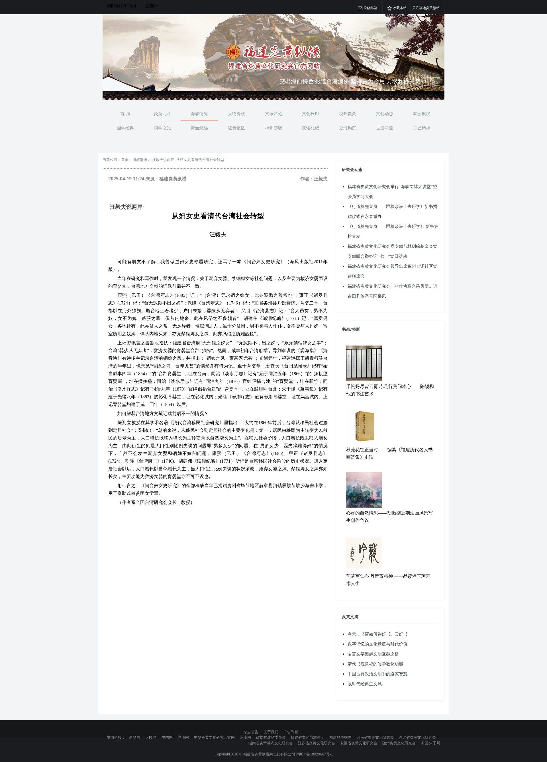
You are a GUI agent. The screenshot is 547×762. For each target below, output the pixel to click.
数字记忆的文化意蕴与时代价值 (377, 644)
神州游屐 (273, 127)
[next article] (427, 81)
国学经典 (125, 127)
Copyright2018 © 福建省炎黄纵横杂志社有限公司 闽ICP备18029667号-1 (274, 754)
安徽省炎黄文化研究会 (358, 742)
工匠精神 (421, 127)
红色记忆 (236, 127)
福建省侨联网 (340, 737)
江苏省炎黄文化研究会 (316, 742)
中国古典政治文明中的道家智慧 (377, 674)
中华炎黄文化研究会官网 (214, 737)
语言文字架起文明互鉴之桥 (373, 654)
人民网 (150, 737)
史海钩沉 (347, 127)
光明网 (183, 737)
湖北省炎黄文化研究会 (417, 737)
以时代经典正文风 (365, 684)
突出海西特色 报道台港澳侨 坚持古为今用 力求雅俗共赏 (350, 81)
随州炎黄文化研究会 (399, 742)
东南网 (245, 737)
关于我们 (271, 731)
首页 (124, 159)
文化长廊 (310, 113)
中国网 (167, 737)
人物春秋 (236, 113)
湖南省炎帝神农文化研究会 (270, 742)
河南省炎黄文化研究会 (375, 737)
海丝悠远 (199, 127)
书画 (346, 329)
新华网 (134, 737)
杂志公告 (251, 731)
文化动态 (384, 113)
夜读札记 (310, 127)
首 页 (125, 113)
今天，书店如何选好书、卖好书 (377, 634)
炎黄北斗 (162, 113)
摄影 (356, 329)
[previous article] (436, 81)
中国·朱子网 (430, 742)
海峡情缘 (199, 113)
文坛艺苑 (273, 113)
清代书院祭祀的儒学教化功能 (375, 664)
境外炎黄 (347, 113)
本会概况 (421, 113)
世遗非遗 (384, 127)
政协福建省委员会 (271, 737)
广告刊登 (290, 731)
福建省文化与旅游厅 (307, 737)
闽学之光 (162, 127)
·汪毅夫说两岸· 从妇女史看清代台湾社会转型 (187, 159)
